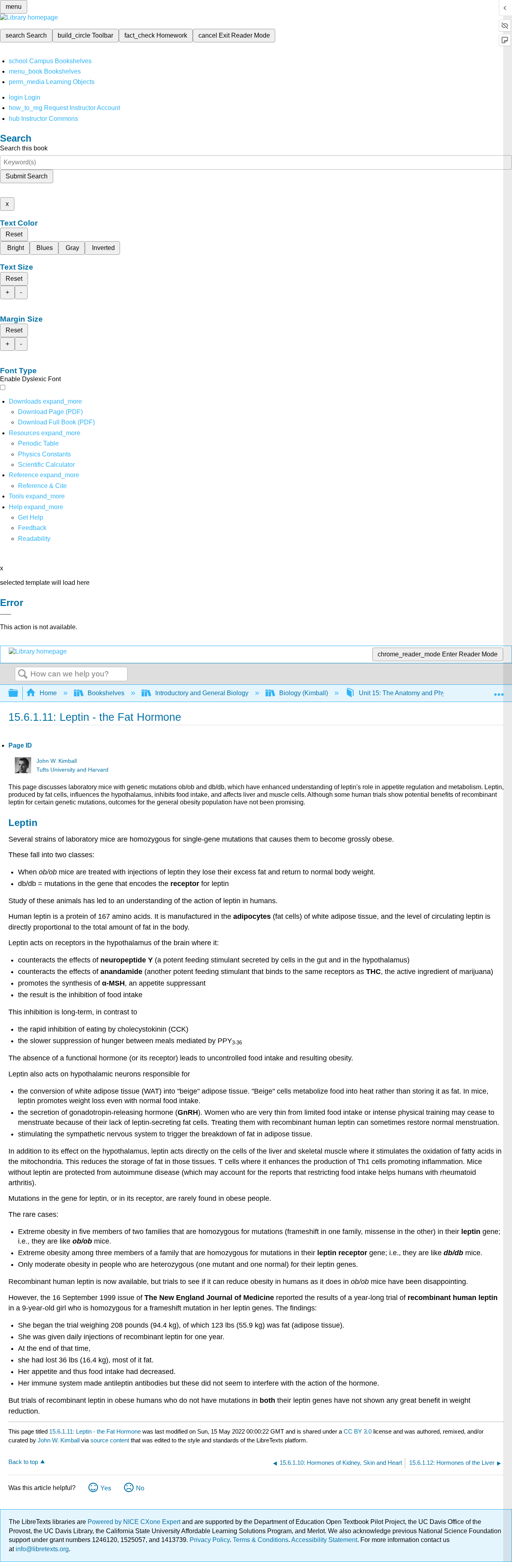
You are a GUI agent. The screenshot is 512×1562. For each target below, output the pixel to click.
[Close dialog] (5, 614)
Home (48, 693)
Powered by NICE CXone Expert (135, 1521)
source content (109, 1440)
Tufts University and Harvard (72, 770)
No (140, 1488)
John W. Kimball (56, 761)
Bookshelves (106, 693)
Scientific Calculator (46, 464)
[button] (32, 527)
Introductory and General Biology (202, 693)
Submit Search (27, 176)
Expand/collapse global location (499, 691)
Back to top (23, 1461)
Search (23, 674)
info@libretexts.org (41, 1549)
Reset (14, 234)
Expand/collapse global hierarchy (18, 693)
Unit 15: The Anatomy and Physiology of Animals (427, 693)
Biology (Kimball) (304, 693)
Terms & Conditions (260, 1539)
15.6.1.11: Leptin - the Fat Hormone (95, 1431)
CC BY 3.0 (358, 1431)
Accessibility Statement (324, 1539)
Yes (105, 1488)
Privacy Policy (210, 1539)
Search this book (24, 148)
